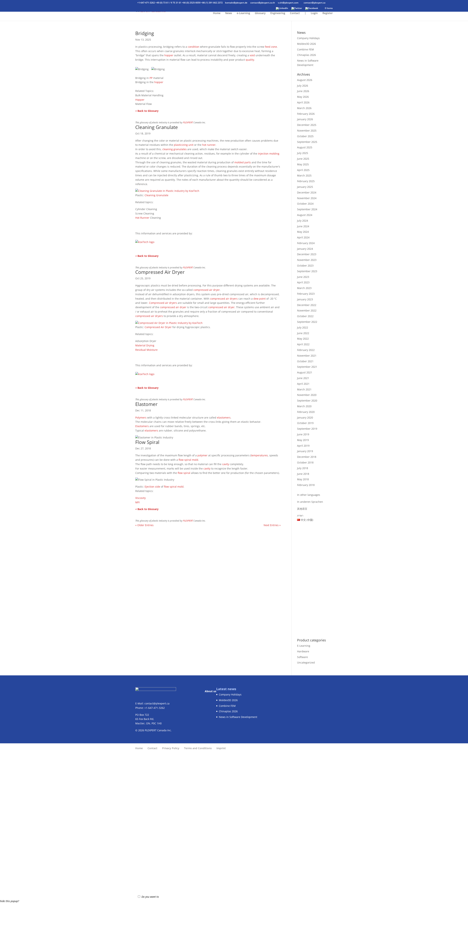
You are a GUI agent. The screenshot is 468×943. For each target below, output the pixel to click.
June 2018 (303, 474)
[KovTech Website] (144, 241)
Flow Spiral (147, 442)
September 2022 (307, 322)
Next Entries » (272, 525)
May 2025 (303, 164)
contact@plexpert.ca (156, 703)
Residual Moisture (146, 349)
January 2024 (305, 248)
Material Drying (144, 345)
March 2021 (304, 389)
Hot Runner (142, 217)
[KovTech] (167, 191)
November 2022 (306, 310)
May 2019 (303, 440)
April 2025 (303, 170)
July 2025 (302, 153)
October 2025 (305, 136)
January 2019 (305, 451)
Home (216, 13)
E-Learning (303, 645)
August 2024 (304, 215)
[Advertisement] (315, 578)
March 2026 (304, 108)
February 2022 (306, 350)
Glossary (260, 13)
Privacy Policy (170, 748)
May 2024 (303, 231)
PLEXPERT (188, 122)
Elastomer (146, 404)
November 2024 (306, 198)
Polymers (140, 417)
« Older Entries (144, 525)
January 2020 (305, 417)
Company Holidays (308, 38)
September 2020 (307, 400)
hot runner (209, 145)
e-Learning (243, 13)
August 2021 (304, 372)
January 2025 (305, 187)
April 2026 (303, 102)
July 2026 (302, 85)
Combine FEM (305, 49)
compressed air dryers (224, 298)
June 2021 (303, 378)
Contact (295, 13)
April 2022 (303, 344)
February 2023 (306, 293)
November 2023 (306, 260)
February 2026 (306, 113)
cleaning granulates (174, 149)
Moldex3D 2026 (306, 43)
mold (195, 459)
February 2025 (306, 181)
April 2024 (303, 237)
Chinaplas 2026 (306, 55)
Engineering (277, 13)
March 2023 (304, 288)
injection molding (268, 153)
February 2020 (306, 412)
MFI (137, 502)
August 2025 (304, 147)
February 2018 (306, 485)
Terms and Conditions (198, 748)
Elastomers (142, 426)
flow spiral (185, 459)
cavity (225, 464)
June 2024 (303, 226)
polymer (202, 455)
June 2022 (303, 333)
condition (193, 46)
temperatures (259, 455)
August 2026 (304, 80)
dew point (259, 298)
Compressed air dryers (163, 303)
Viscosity (140, 498)
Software (302, 657)
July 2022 (302, 327)
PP (151, 78)
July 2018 (302, 468)
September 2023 (307, 271)
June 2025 (303, 158)
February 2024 (306, 243)
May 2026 (303, 96)
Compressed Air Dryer (160, 272)
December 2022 (306, 305)
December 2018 (306, 457)
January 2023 (305, 299)
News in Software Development (238, 717)
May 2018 (303, 479)
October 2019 (305, 423)
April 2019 (303, 445)
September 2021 (307, 366)
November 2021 (306, 355)
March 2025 (304, 175)
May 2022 (303, 338)
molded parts (242, 162)
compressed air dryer (206, 290)
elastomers (224, 417)
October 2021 (305, 361)
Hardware (303, 651)
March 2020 (304, 406)
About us (210, 691)
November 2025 (306, 130)
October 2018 (305, 462)
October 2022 (305, 316)
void (252, 55)
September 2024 (307, 209)
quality (250, 59)
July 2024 (302, 220)
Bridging (144, 33)
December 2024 (306, 192)
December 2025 (306, 125)
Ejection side (152, 486)
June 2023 (303, 277)
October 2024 (305, 203)
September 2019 (307, 428)
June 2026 (303, 91)
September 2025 (307, 142)
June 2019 (303, 434)
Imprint (221, 748)
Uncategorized (306, 662)
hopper (168, 55)
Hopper (139, 99)
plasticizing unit (183, 145)
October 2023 (305, 265)
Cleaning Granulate (156, 127)
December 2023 (306, 254)
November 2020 (306, 395)
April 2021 (303, 383)
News (228, 13)
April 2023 (303, 282)
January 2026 (305, 119)
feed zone (271, 46)
